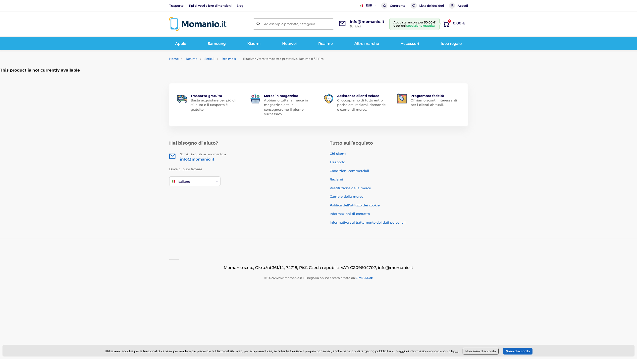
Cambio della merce (346, 196)
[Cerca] (258, 24)
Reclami (336, 179)
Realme (191, 59)
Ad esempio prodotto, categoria (289, 24)
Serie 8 (209, 59)
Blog (239, 5)
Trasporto (176, 5)
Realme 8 (229, 59)
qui (455, 351)
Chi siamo (338, 154)
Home (174, 59)
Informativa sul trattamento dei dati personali (368, 222)
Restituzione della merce (350, 188)
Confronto (398, 5)
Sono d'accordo (518, 351)
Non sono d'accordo (480, 351)
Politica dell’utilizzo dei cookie (355, 205)
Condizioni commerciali (349, 171)
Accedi (463, 5)
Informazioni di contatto (350, 214)
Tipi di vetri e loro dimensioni (210, 5)
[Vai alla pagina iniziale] (197, 24)
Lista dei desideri (431, 5)
